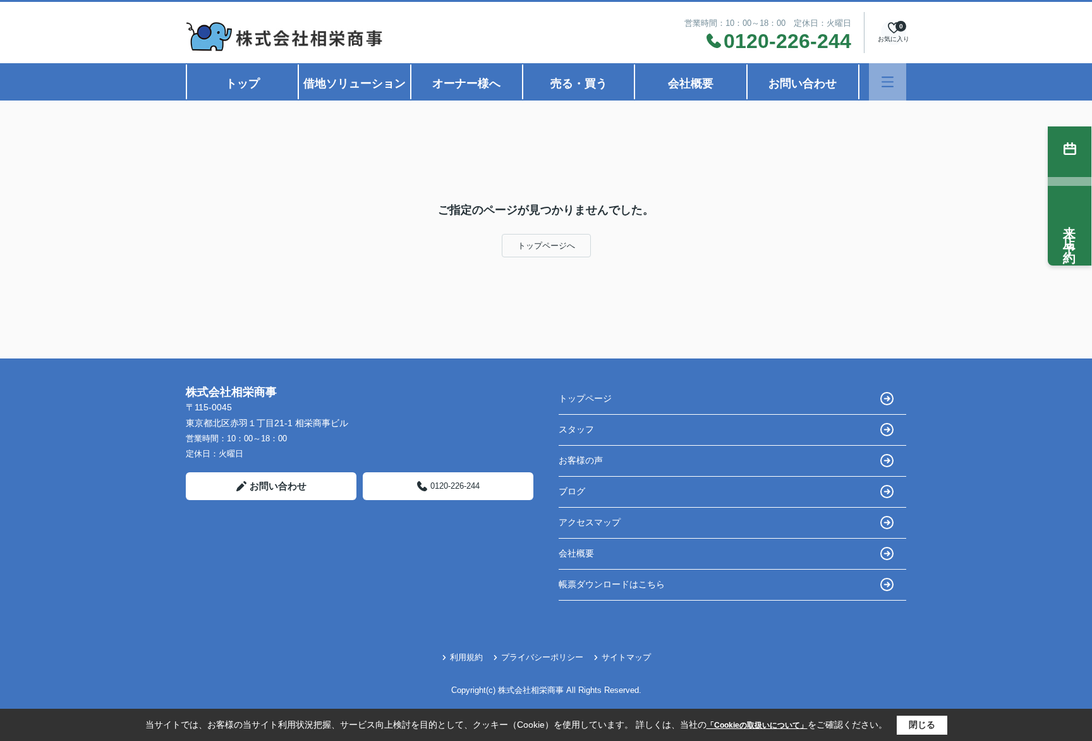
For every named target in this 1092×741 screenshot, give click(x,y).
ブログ (572, 491)
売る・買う (578, 83)
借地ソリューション (354, 83)
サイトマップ (626, 657)
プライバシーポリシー (542, 657)
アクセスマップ (590, 522)
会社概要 (690, 83)
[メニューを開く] (887, 82)
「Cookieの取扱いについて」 (757, 725)
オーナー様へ (466, 83)
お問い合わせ (802, 83)
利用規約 (466, 657)
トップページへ (546, 245)
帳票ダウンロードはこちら (612, 584)
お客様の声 (581, 460)
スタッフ (576, 429)
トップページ (585, 398)
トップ (243, 83)
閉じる (922, 725)
